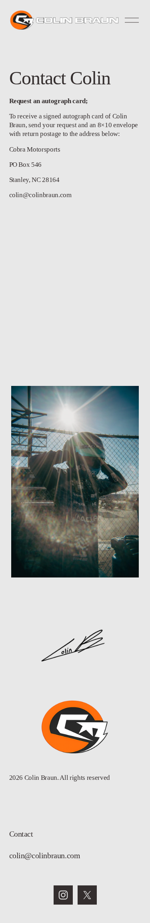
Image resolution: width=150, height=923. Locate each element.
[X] (87, 895)
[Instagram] (63, 895)
